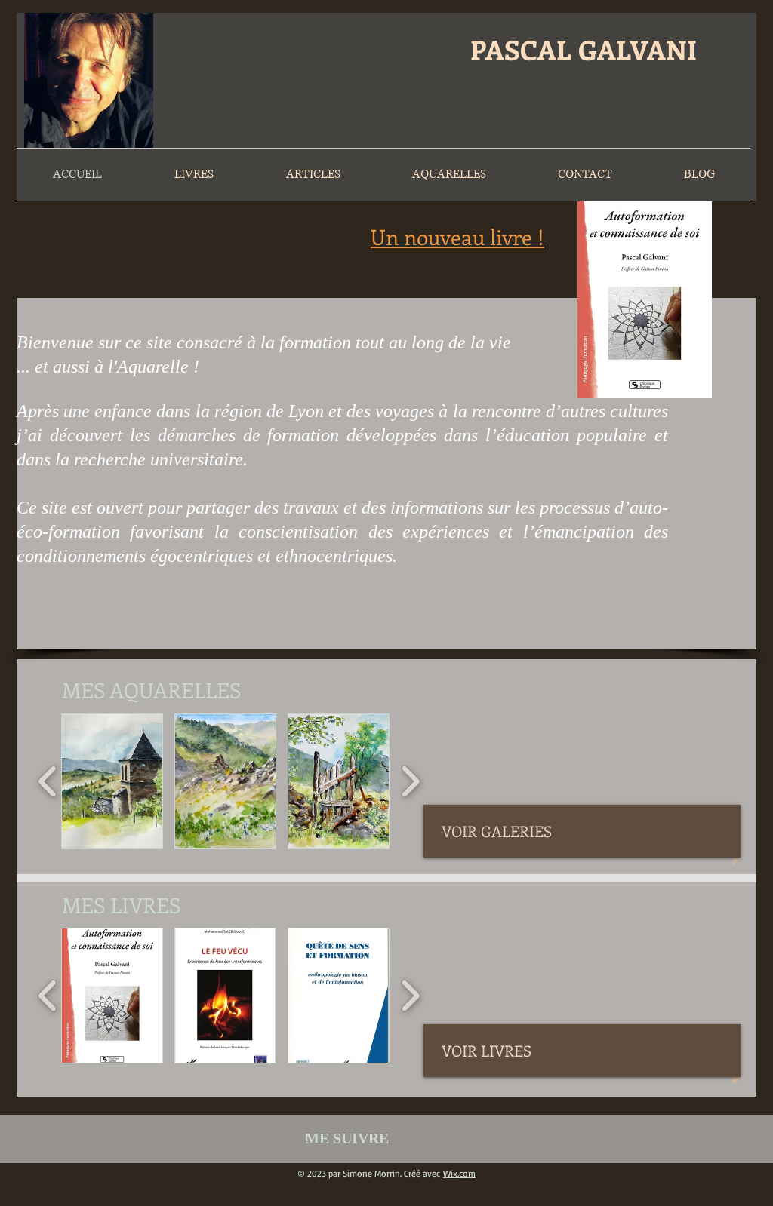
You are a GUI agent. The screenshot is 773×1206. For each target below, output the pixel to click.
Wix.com (459, 1173)
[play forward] (410, 781)
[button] (112, 781)
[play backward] (48, 781)
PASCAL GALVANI (583, 49)
